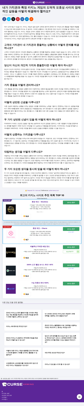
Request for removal (33, 190)
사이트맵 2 (4, 399)
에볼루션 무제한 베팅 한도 (40, 246)
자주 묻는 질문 (5, 393)
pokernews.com (54, 190)
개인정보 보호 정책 (7, 395)
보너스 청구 (71, 202)
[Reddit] (31, 19)
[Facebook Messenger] (9, 19)
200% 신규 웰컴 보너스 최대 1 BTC (40, 265)
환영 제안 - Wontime (40, 202)
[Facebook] (4, 19)
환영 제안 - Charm (40, 228)
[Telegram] (27, 19)
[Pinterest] (18, 19)
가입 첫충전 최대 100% (40, 283)
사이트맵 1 (4, 397)
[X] (13, 19)
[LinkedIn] (22, 19)
